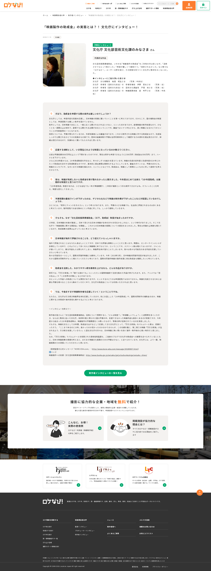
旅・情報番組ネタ (121, 8)
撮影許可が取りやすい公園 (77, 558)
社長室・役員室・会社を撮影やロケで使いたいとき (127, 561)
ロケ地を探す (47, 527)
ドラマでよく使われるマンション (157, 558)
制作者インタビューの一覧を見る (105, 373)
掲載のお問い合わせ (147, 527)
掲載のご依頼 (91, 3)
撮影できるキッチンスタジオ (65, 561)
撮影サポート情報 (152, 8)
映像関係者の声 (168, 8)
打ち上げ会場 (137, 8)
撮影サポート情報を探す (51, 546)
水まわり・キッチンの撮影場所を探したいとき (153, 561)
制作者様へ (111, 527)
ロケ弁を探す (47, 535)
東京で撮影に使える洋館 (107, 561)
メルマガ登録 (135, 3)
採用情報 (145, 567)
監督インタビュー (81, 527)
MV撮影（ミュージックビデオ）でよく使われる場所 (56, 558)
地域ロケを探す (48, 531)
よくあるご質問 (121, 3)
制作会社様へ (106, 3)
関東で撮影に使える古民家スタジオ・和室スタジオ (87, 561)
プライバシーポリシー (160, 567)
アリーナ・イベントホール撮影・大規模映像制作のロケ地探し (100, 558)
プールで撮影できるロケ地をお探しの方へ (138, 558)
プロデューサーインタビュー (85, 531)
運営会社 (135, 567)
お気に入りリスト (149, 3)
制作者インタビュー (76, 15)
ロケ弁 (108, 8)
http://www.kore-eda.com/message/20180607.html (115, 349)
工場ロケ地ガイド (121, 558)
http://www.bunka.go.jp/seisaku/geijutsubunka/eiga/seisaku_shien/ (116, 355)
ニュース (110, 520)
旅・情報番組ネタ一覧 (50, 538)
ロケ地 (88, 8)
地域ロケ (98, 8)
